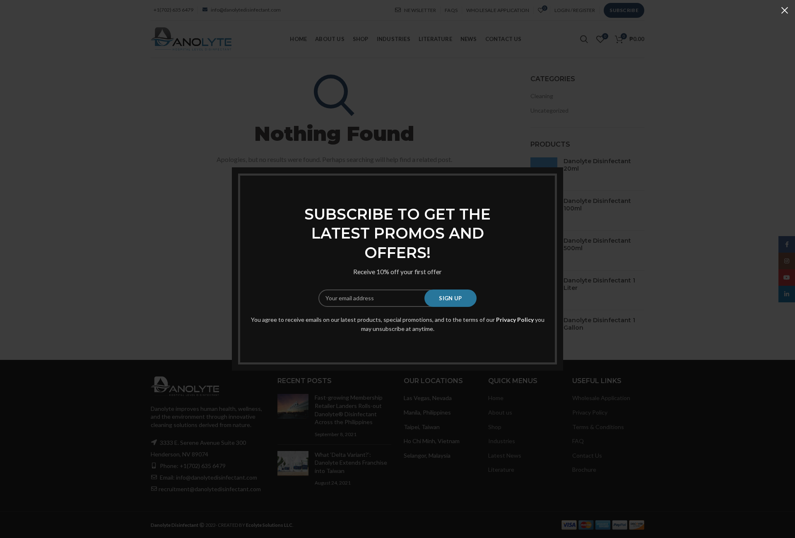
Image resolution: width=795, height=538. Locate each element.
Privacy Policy (515, 319)
